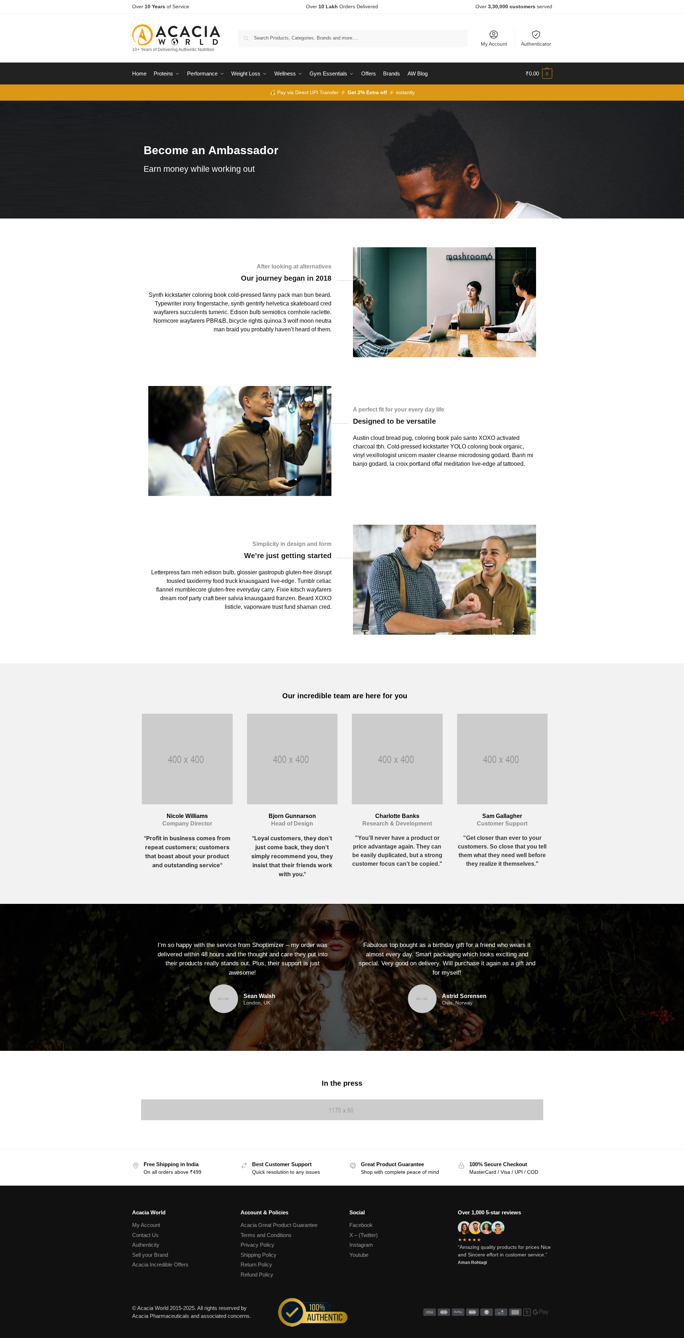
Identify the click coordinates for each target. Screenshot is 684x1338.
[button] (539, 73)
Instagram (361, 1245)
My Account (494, 44)
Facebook (361, 1225)
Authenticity (145, 1245)
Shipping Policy (258, 1255)
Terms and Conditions (266, 1235)
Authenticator (536, 44)
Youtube (358, 1255)
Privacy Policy (257, 1245)
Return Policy (256, 1264)
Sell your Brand (150, 1255)
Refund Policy (257, 1275)
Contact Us (145, 1235)
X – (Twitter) (363, 1235)
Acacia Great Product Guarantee (279, 1225)
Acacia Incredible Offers (160, 1264)
